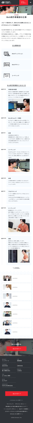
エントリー (16, 349)
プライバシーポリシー (20, 404)
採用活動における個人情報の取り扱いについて (16, 406)
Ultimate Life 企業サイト (16, 413)
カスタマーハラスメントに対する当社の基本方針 (16, 411)
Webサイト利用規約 (23, 409)
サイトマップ (10, 404)
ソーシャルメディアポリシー (10, 409)
